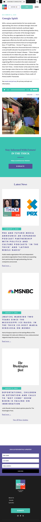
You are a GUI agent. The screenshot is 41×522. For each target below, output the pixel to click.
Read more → (6, 266)
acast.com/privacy (11, 81)
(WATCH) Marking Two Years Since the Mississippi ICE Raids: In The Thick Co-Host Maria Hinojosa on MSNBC (20, 322)
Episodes (11, 503)
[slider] (35, 89)
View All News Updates (20, 420)
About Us (11, 498)
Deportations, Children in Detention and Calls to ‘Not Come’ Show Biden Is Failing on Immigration (19, 398)
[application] (20, 90)
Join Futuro (13, 6)
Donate (27, 6)
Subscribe (29, 94)
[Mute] (31, 90)
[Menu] (36, 6)
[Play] (5, 90)
